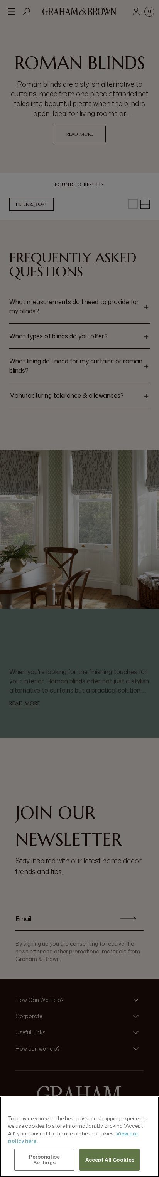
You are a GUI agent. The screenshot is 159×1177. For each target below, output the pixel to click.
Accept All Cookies (109, 1159)
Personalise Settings (44, 1159)
